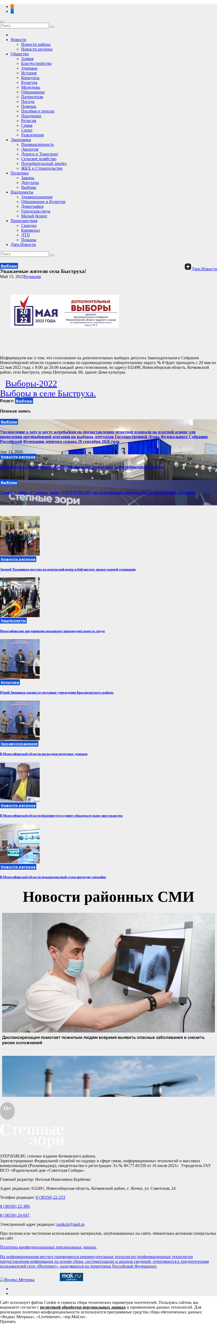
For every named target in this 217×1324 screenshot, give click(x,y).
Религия (28, 120)
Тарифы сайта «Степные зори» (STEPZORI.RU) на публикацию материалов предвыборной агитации (97, 492)
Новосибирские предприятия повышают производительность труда (52, 631)
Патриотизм (32, 97)
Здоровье (29, 68)
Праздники (31, 116)
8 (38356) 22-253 (50, 1197)
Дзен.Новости (23, 244)
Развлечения (32, 135)
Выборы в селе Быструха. (48, 393)
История (29, 73)
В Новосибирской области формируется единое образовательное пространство (61, 816)
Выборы (28, 187)
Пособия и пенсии (38, 111)
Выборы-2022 (31, 383)
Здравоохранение (37, 197)
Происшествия (24, 220)
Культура (29, 82)
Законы (27, 178)
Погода (27, 101)
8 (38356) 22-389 (14, 1206)
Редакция (32, 276)
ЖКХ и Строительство (41, 168)
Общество (20, 54)
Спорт (27, 130)
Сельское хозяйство (38, 158)
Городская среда (35, 211)
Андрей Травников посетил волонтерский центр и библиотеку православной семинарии (67, 569)
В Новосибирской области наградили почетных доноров (44, 754)
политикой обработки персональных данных (83, 1307)
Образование (33, 92)
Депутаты (30, 182)
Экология (29, 149)
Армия (27, 58)
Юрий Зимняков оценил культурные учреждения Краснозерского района (57, 692)
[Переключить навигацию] (2, 22)
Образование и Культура (43, 201)
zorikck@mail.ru (70, 1224)
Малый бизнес (34, 216)
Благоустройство (36, 63)
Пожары (28, 239)
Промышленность (37, 144)
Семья (26, 125)
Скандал (29, 225)
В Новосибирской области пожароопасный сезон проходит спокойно (53, 877)
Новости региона (36, 49)
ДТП (25, 235)
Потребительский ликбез (43, 163)
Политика (20, 173)
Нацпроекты (22, 192)
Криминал (30, 230)
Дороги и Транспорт (39, 154)
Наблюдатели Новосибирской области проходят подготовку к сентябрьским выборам (82, 467)
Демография (32, 206)
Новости (18, 39)
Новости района (36, 44)
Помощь (28, 106)
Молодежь (30, 87)
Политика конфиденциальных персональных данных (48, 1247)
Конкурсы (30, 77)
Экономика (21, 139)
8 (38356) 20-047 (14, 1215)
